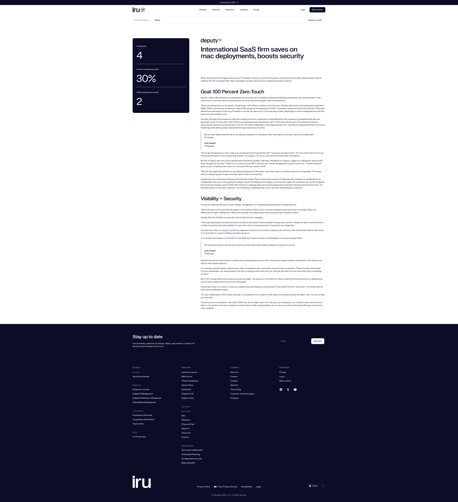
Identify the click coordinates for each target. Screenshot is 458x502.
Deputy (157, 20)
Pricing (256, 10)
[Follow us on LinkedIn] (281, 389)
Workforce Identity (141, 376)
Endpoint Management (143, 394)
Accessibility (246, 487)
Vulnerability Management (144, 402)
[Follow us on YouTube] (295, 389)
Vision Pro (186, 433)
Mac (183, 416)
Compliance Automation (143, 419)
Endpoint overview (141, 389)
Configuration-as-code (192, 458)
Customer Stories (142, 20)
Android (185, 437)
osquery (225, 230)
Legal (258, 487)
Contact (234, 381)
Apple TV (186, 428)
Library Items (187, 385)
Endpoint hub (187, 394)
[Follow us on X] (288, 389)
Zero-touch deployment (192, 450)
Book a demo (317, 10)
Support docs (188, 398)
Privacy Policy (203, 487)
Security (234, 385)
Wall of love (187, 376)
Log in (282, 376)
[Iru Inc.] (142, 482)
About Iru (234, 372)
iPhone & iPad (188, 424)
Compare (234, 398)
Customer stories (189, 372)
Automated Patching (191, 454)
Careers (233, 376)
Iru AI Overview (139, 437)
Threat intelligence (190, 381)
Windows (186, 420)
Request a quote (315, 20)
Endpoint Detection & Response (147, 398)
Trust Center (138, 424)
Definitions (186, 389)
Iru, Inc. (229, 495)
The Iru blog (235, 389)
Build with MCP (188, 463)
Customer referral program (242, 394)
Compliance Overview (142, 415)
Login (303, 10)
